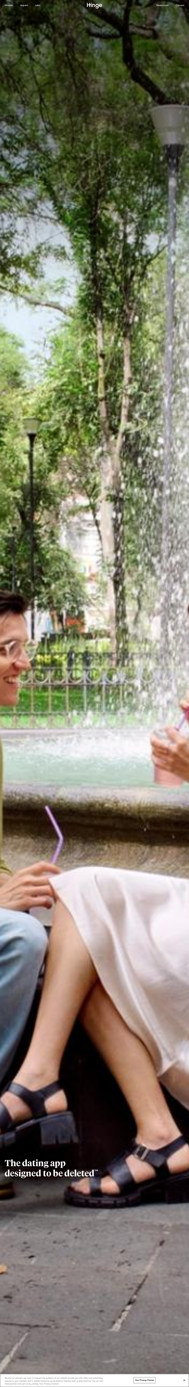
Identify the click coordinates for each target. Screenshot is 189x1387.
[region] (94, 1380)
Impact (24, 5)
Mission (9, 5)
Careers (180, 5)
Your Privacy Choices (144, 1380)
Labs (37, 5)
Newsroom (162, 5)
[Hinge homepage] (94, 6)
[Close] (184, 1380)
